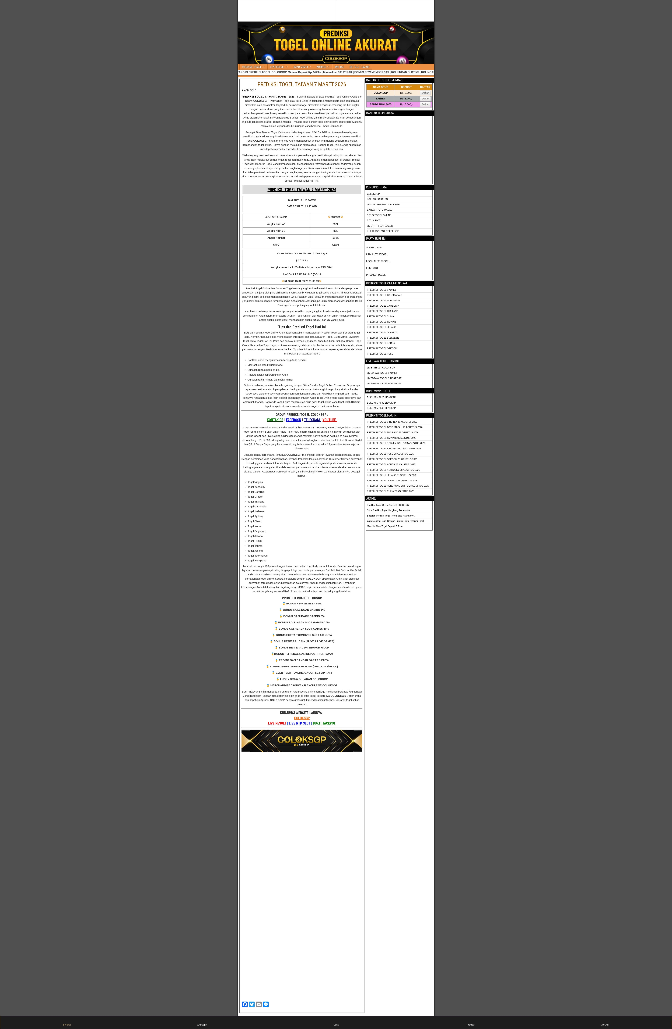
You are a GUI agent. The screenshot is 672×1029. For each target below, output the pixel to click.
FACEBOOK (293, 420)
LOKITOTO (372, 268)
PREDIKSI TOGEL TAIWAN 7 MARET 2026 (302, 84)
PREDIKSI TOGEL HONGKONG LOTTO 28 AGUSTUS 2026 (398, 486)
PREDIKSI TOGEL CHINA (380, 316)
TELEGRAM (312, 420)
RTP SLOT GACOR (359, 67)
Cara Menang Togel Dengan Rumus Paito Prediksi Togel (395, 521)
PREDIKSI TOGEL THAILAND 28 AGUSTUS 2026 (392, 432)
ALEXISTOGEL (374, 247)
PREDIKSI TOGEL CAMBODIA (383, 305)
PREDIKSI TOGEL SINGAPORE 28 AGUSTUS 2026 (394, 448)
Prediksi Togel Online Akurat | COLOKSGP (388, 505)
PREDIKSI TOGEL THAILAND (382, 311)
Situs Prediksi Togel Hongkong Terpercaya (389, 510)
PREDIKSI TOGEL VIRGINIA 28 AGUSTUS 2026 (392, 422)
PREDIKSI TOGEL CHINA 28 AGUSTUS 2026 (390, 491)
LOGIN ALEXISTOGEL (378, 261)
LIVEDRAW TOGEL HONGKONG (384, 383)
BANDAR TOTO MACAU (379, 210)
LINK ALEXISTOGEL (377, 254)
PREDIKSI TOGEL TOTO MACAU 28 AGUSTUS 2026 (394, 427)
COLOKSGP (302, 718)
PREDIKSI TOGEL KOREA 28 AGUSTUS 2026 (391, 464)
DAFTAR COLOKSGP (378, 199)
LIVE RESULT (277, 67)
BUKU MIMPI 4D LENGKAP (381, 408)
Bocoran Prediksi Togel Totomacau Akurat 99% (391, 515)
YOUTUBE (330, 420)
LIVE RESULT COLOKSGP (381, 367)
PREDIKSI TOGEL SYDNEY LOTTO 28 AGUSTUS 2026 (396, 443)
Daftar (425, 92)
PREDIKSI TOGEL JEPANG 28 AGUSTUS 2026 (391, 475)
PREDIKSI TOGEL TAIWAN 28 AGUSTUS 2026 (391, 438)
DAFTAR (339, 67)
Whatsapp (202, 1025)
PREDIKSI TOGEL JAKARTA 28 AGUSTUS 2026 (392, 480)
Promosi (471, 1025)
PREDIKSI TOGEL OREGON (382, 348)
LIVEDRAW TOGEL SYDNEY (382, 373)
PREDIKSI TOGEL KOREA (381, 343)
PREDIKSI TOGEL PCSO (380, 354)
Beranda (67, 1025)
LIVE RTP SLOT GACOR (380, 226)
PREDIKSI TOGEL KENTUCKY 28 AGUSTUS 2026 (393, 470)
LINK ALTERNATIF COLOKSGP (383, 204)
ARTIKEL (321, 67)
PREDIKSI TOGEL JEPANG (381, 327)
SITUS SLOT (373, 220)
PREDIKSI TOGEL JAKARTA (382, 332)
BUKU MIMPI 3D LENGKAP (381, 402)
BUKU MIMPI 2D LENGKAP (381, 397)
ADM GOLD (250, 90)
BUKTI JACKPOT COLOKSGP (383, 231)
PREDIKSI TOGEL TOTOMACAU (384, 295)
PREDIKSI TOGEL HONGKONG (383, 300)
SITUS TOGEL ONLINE (379, 215)
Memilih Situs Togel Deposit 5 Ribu (384, 526)
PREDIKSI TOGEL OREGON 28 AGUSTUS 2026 (392, 459)
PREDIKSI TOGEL (251, 67)
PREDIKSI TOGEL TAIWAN (381, 322)
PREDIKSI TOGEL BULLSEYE (383, 337)
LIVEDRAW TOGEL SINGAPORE (384, 378)
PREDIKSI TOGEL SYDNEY (381, 290)
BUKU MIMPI (300, 67)
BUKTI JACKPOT (324, 723)
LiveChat (604, 1025)
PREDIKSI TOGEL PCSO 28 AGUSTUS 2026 (390, 454)
